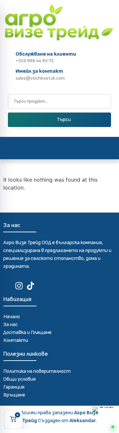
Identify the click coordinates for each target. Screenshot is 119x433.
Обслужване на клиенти (46, 54)
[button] (59, 148)
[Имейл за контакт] (8, 73)
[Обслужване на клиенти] (8, 56)
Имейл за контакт (39, 71)
